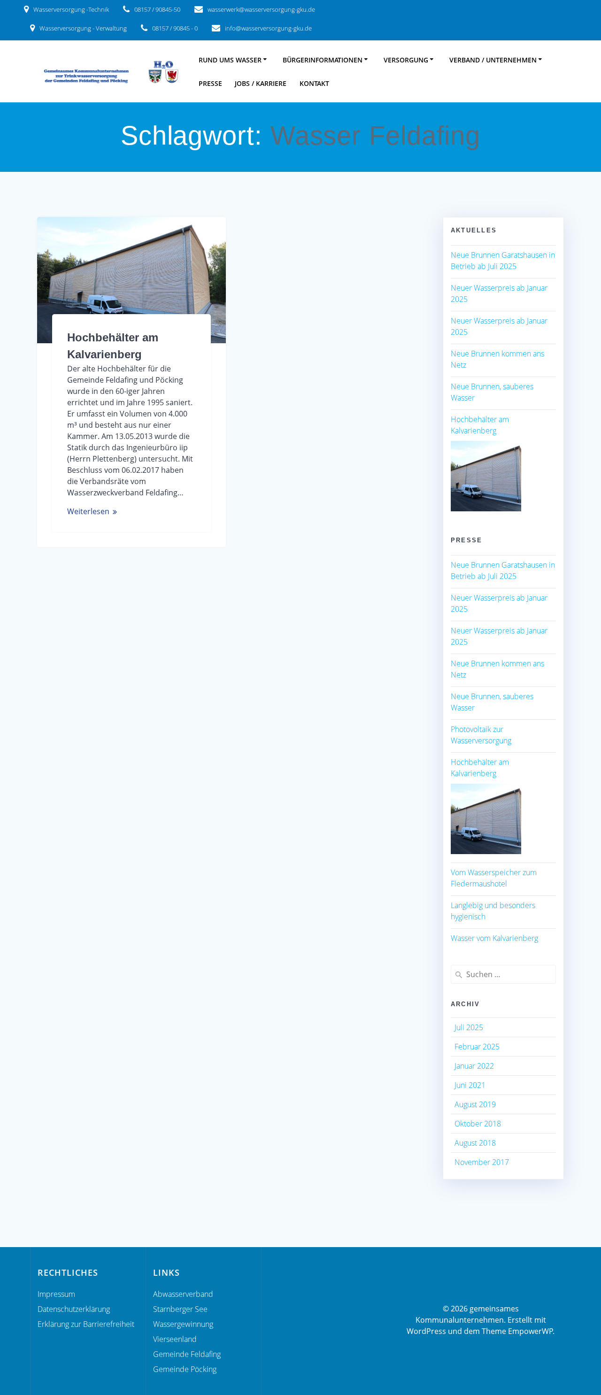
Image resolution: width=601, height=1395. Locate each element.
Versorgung (406, 59)
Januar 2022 (474, 1066)
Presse (210, 83)
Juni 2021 (470, 1085)
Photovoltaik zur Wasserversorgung (481, 735)
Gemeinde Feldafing (187, 1354)
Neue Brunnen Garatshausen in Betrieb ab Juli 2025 (503, 260)
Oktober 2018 (478, 1123)
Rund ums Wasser (230, 59)
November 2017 (482, 1162)
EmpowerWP (530, 1331)
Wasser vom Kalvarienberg (494, 938)
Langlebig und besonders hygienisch (493, 911)
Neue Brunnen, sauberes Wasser (492, 392)
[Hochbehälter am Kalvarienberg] (486, 476)
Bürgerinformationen (322, 59)
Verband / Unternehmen (493, 59)
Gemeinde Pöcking (184, 1369)
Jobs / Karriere (260, 83)
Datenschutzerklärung (74, 1309)
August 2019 (475, 1104)
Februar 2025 (477, 1046)
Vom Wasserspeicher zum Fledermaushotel (494, 878)
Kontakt (314, 83)
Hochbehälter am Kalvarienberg (480, 425)
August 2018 (475, 1143)
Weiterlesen (88, 511)
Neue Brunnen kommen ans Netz (497, 359)
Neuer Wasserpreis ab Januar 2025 (499, 293)
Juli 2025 (469, 1027)
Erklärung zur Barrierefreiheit (86, 1324)
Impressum (56, 1294)
